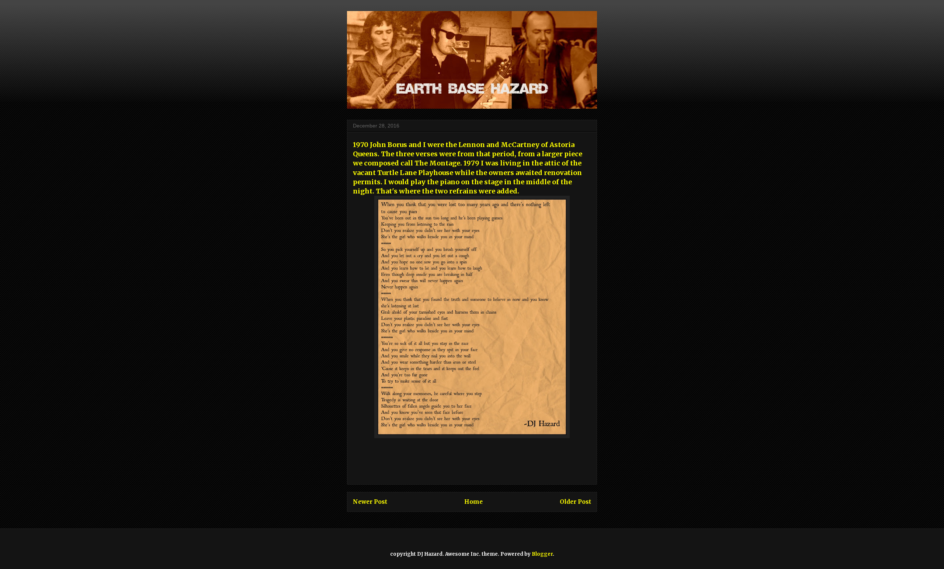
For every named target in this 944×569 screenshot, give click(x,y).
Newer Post (370, 501)
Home (473, 501)
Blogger (542, 554)
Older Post (575, 501)
